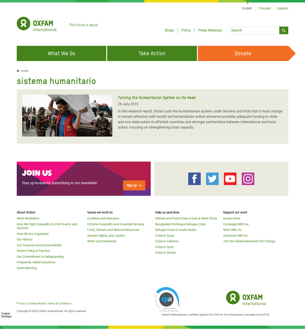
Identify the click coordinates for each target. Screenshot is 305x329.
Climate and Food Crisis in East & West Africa (186, 218)
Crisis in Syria (164, 247)
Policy (186, 30)
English (247, 8)
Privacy (21, 303)
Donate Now (231, 218)
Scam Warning (27, 268)
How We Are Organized (32, 234)
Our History (25, 239)
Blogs (169, 30)
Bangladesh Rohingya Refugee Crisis (180, 224)
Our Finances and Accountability (39, 245)
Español (282, 8)
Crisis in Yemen (165, 252)
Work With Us (232, 230)
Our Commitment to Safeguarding (40, 256)
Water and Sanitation (102, 241)
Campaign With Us (236, 224)
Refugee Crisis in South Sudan (175, 230)
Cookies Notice (37, 303)
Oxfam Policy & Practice (33, 251)
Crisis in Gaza (164, 235)
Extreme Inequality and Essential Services (115, 224)
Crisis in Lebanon (167, 241)
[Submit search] (283, 30)
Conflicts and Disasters (103, 218)
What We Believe (28, 218)
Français (265, 8)
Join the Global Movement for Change (249, 241)
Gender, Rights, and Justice (106, 235)
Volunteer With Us (235, 235)
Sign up (132, 185)
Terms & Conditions (59, 303)
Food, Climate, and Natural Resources (113, 230)
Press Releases (210, 30)
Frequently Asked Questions (36, 262)
